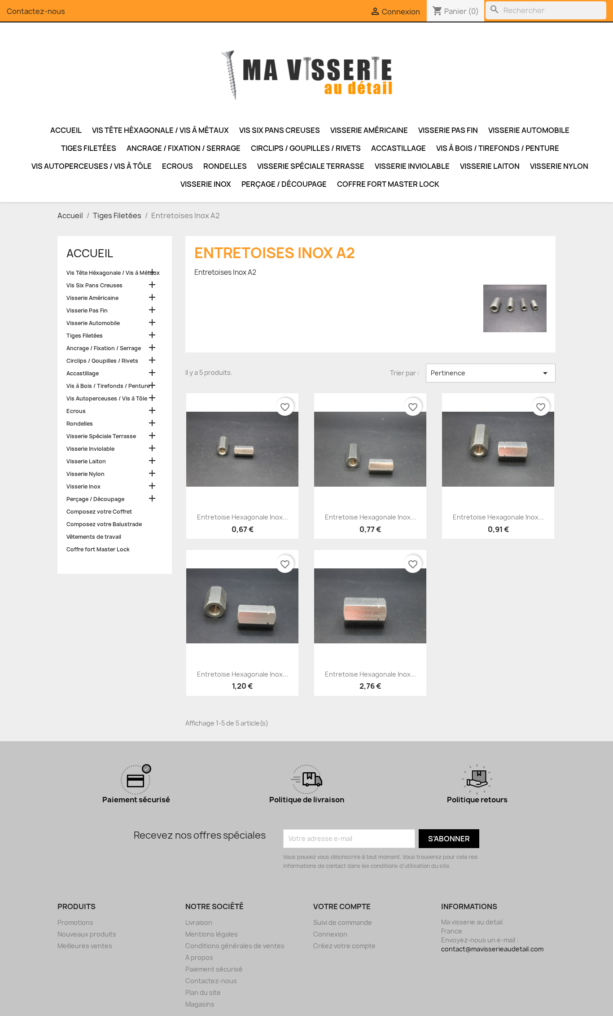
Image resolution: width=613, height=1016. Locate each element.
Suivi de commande (342, 922)
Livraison (198, 922)
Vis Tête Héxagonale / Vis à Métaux (160, 130)
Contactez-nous (36, 11)
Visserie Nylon (559, 166)
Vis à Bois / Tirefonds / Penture (497, 148)
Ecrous (177, 166)
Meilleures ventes (84, 945)
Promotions (75, 922)
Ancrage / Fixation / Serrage (184, 148)
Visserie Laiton (490, 166)
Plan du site (203, 992)
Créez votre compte (344, 945)
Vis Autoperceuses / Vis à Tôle (91, 166)
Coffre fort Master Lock (388, 184)
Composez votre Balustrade (104, 524)
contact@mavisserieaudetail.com (492, 949)
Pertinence (491, 373)
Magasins (200, 1004)
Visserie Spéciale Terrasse (310, 166)
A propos (199, 957)
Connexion (330, 934)
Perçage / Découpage (284, 184)
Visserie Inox (205, 184)
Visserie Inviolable (412, 166)
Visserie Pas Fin (448, 130)
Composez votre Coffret (99, 511)
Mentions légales (211, 934)
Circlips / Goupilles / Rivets (306, 148)
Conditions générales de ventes (235, 945)
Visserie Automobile (528, 130)
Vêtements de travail (93, 537)
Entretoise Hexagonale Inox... (242, 517)
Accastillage (398, 148)
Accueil (66, 130)
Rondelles (225, 166)
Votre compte (342, 906)
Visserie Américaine (369, 130)
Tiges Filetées (88, 148)
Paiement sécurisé (214, 969)
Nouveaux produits (86, 934)
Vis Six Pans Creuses (279, 130)
